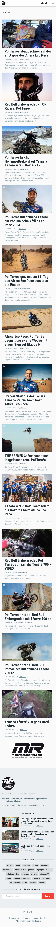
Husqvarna (15, 883)
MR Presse (22, 229)
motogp (27, 865)
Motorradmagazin (23, 921)
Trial (25, 883)
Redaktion (36, 921)
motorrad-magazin (22, 878)
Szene (50, 870)
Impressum (33, 918)
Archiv (10, 865)
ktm (18, 865)
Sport (36, 865)
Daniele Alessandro (25, 622)
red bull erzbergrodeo (25, 870)
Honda (33, 883)
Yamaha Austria (24, 59)
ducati (42, 883)
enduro (45, 865)
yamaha (26, 874)
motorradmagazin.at (42, 878)
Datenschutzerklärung (18, 918)
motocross (8, 870)
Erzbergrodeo (24, 112)
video (9, 878)
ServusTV (45, 874)
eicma (34, 874)
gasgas (41, 870)
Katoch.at (44, 918)
